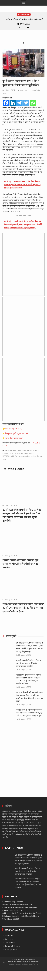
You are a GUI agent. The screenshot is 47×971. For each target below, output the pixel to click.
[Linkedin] (13, 103)
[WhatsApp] (23, 27)
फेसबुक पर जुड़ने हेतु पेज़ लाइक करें (16, 433)
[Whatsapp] (33, 103)
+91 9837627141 (16, 910)
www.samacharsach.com (22, 904)
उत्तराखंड (35, 90)
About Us (9, 935)
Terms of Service (12, 946)
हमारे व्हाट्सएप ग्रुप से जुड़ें (13, 429)
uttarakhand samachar (27, 456)
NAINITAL (36, 450)
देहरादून (5, 93)
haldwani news (10, 450)
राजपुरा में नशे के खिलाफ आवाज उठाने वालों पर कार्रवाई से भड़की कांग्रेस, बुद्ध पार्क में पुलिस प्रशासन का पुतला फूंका (29, 713)
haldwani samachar (24, 450)
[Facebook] (19, 27)
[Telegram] (19, 103)
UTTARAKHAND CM (10, 456)
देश (39, 90)
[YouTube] (28, 27)
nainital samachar (9, 453)
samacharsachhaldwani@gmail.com (23, 907)
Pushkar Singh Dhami (25, 453)
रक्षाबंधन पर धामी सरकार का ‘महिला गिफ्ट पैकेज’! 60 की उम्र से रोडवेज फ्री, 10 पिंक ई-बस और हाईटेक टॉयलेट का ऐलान (23, 608)
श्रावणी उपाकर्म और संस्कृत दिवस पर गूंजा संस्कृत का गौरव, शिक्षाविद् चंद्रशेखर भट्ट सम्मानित (20, 564)
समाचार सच (23, 90)
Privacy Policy (11, 949)
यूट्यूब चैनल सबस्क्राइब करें (14, 438)
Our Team (9, 939)
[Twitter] (26, 103)
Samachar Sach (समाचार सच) (26, 960)
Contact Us (10, 942)
